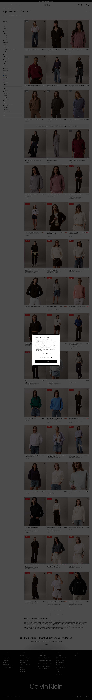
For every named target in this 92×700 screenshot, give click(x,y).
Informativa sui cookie (50, 349)
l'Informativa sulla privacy (40, 350)
